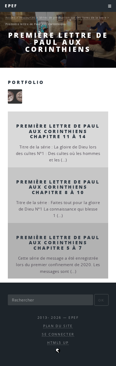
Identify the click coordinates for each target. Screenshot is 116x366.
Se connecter (58, 334)
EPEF (11, 6)
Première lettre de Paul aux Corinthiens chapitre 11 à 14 (58, 131)
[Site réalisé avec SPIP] (58, 352)
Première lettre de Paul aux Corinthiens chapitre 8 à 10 (58, 186)
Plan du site (58, 326)
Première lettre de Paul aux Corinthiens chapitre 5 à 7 (58, 242)
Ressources (27, 17)
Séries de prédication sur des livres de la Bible (72, 17)
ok (101, 300)
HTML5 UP (58, 343)
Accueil (10, 17)
